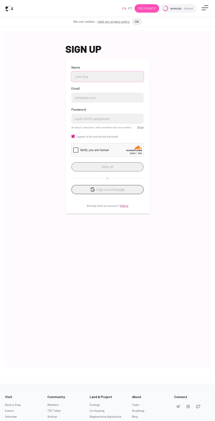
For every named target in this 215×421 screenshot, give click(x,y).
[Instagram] (188, 406)
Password (78, 109)
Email (75, 88)
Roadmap (138, 410)
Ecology (95, 404)
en (124, 8)
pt (130, 8)
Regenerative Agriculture (105, 416)
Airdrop (52, 416)
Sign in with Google (111, 189)
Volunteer (11, 416)
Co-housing (97, 410)
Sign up (107, 167)
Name (75, 67)
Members (53, 404)
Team (135, 404)
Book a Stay (13, 404)
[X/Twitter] (198, 406)
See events (147, 8)
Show (140, 127)
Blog (135, 416)
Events (9, 410)
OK (137, 22)
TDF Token (54, 410)
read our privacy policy (113, 22)
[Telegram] (178, 406)
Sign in (124, 205)
